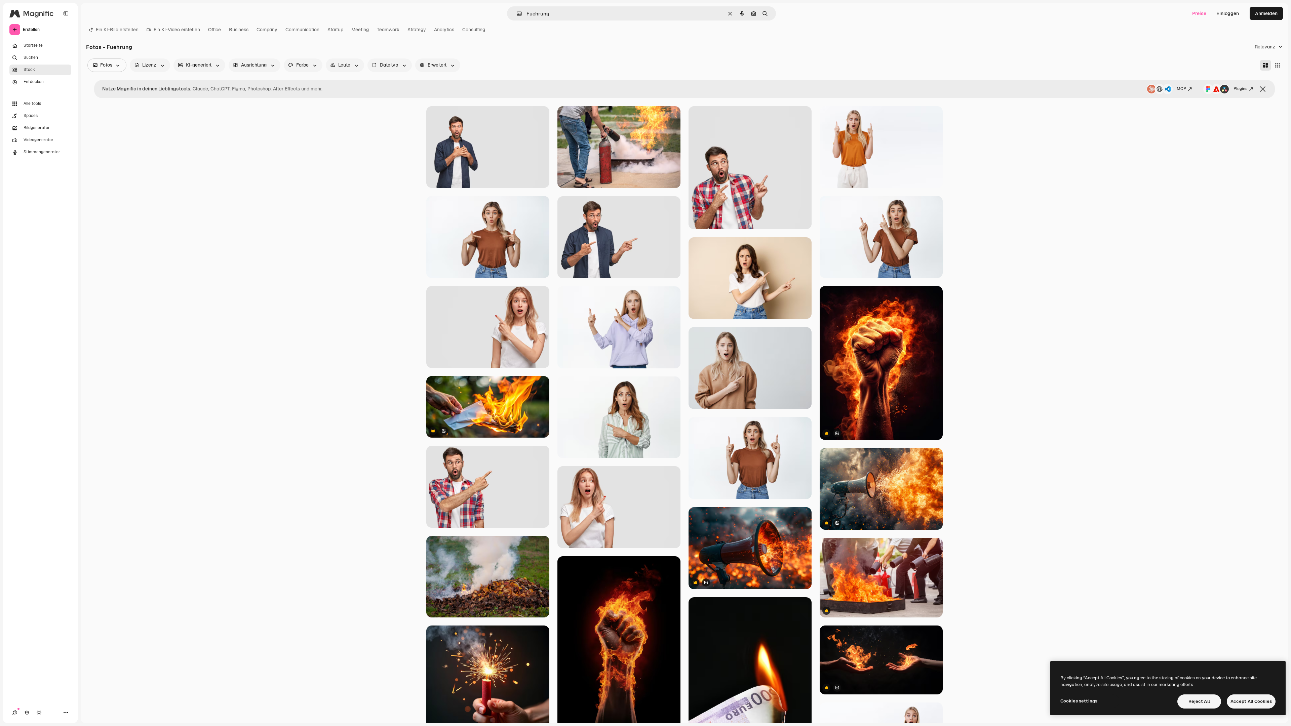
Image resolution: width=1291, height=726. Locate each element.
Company (267, 30)
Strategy (416, 30)
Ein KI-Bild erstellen (117, 30)
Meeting (360, 30)
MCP (1181, 88)
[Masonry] (1265, 65)
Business (238, 30)
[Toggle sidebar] (66, 13)
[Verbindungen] (14, 712)
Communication (302, 30)
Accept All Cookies (1251, 701)
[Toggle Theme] (39, 712)
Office (214, 30)
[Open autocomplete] (516, 13)
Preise (1199, 13)
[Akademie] (27, 712)
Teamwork (388, 30)
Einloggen (1227, 13)
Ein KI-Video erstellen (177, 30)
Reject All (1199, 701)
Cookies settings (1078, 701)
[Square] (1277, 65)
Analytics (444, 30)
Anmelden (1266, 13)
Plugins (1240, 88)
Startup (335, 30)
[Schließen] (1263, 89)
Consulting (473, 30)
